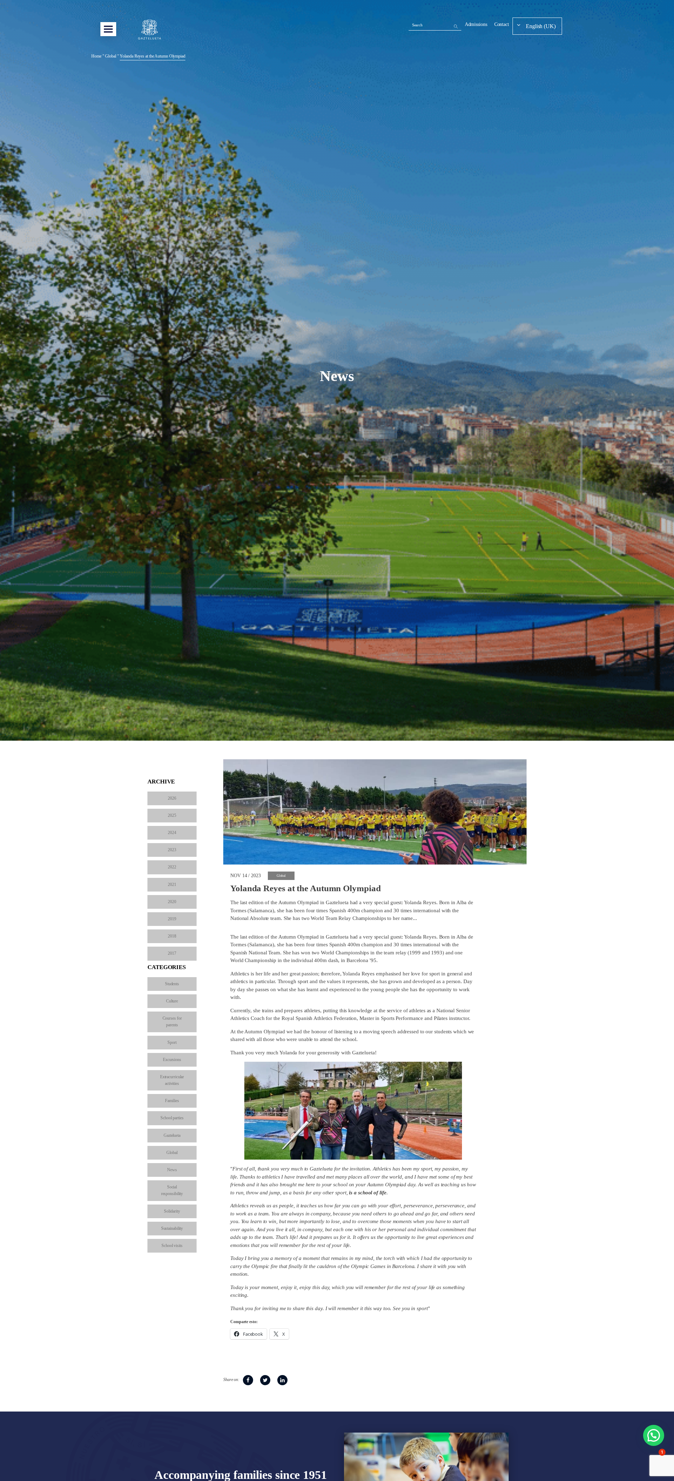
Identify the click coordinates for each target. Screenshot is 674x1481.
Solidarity (172, 1211)
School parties (172, 1117)
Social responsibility (172, 1190)
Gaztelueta (172, 1135)
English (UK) (541, 26)
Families (172, 1100)
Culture (172, 1001)
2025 (172, 815)
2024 (172, 832)
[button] (653, 1435)
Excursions (172, 1059)
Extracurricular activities (172, 1080)
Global (110, 56)
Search (417, 25)
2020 (172, 901)
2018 (172, 936)
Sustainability (172, 1228)
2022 (172, 867)
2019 (172, 918)
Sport (172, 1042)
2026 (172, 798)
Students (172, 983)
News (172, 1169)
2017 (172, 953)
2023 (172, 849)
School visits (172, 1245)
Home (96, 56)
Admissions (476, 24)
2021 (172, 884)
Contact (501, 24)
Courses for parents (172, 1021)
